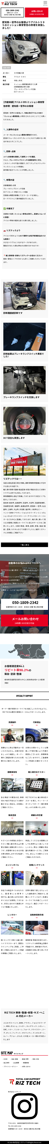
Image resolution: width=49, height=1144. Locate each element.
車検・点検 (35, 1059)
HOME (5, 1059)
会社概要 (16, 1063)
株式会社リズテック (20, 1142)
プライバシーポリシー (11, 1066)
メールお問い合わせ (25, 621)
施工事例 (6, 1063)
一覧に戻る (24, 544)
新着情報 (26, 1063)
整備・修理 (6, 68)
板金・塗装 (15, 1059)
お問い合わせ (36, 12)
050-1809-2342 (12, 10)
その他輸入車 (19, 73)
